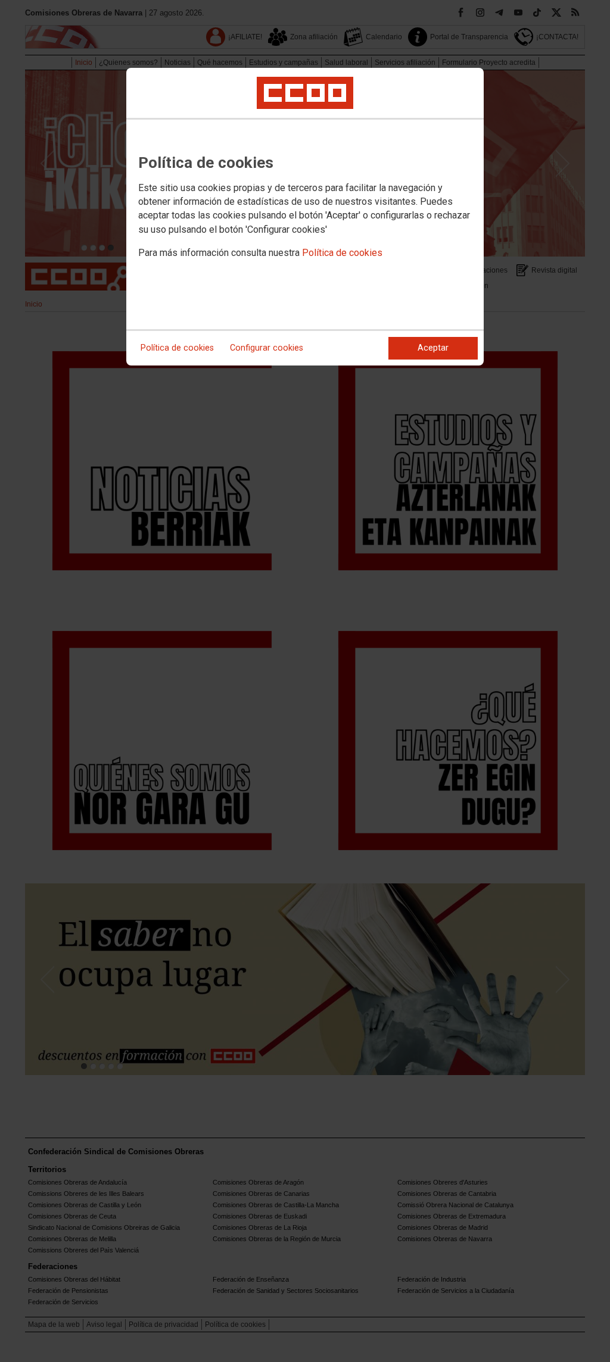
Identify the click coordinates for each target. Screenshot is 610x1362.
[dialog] (305, 217)
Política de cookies (342, 252)
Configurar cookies (266, 348)
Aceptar (433, 348)
